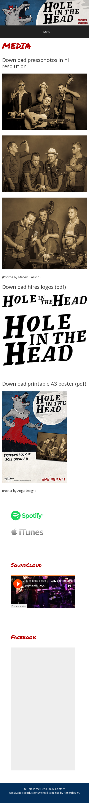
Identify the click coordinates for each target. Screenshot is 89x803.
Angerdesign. (72, 793)
